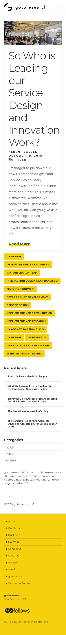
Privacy (12, 562)
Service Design (18, 305)
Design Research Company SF (28, 264)
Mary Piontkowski (20, 288)
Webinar (11, 460)
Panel (11, 569)
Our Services (15, 528)
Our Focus (14, 534)
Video (9, 453)
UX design (14, 337)
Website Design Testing (24, 353)
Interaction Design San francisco (32, 280)
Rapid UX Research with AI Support (28, 376)
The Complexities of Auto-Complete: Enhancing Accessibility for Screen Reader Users (32, 424)
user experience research (26, 321)
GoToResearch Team (22, 272)
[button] (58, 6)
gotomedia (15, 576)
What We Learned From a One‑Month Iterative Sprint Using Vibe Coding (29, 388)
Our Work (13, 541)
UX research (37, 337)
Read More (19, 243)
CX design (14, 256)
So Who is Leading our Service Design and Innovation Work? (34, 99)
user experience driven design (29, 313)
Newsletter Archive (19, 583)
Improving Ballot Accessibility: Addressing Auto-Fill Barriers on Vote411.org (32, 400)
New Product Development (27, 296)
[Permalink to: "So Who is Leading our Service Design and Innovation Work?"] (33, 33)
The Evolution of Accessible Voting (28, 411)
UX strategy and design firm (28, 345)
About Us (13, 555)
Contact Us (14, 548)
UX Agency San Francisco (25, 329)
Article (18, 159)
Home (12, 521)
